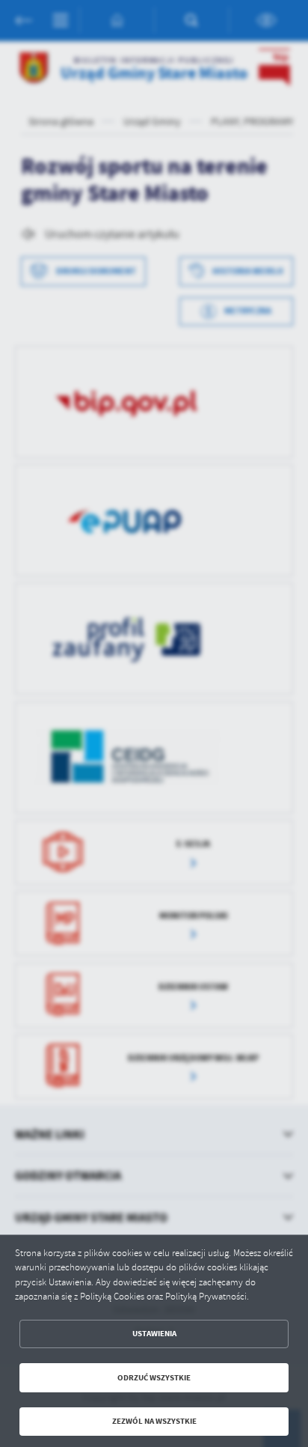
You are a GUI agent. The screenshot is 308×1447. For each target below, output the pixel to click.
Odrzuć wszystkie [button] (154, 1377)
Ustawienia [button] (154, 1333)
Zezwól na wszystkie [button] (154, 1421)
